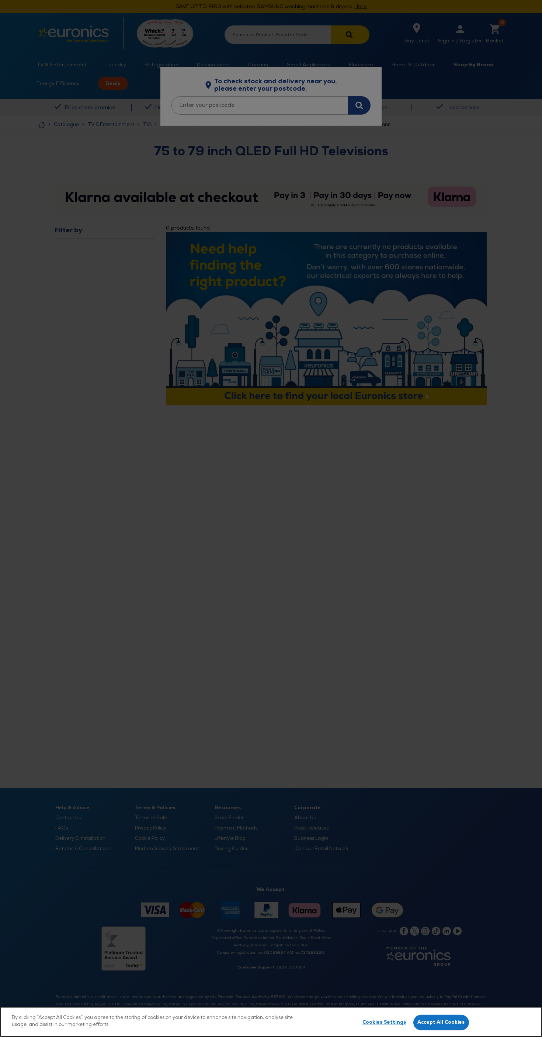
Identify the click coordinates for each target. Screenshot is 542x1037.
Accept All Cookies (441, 1022)
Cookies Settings (384, 1022)
